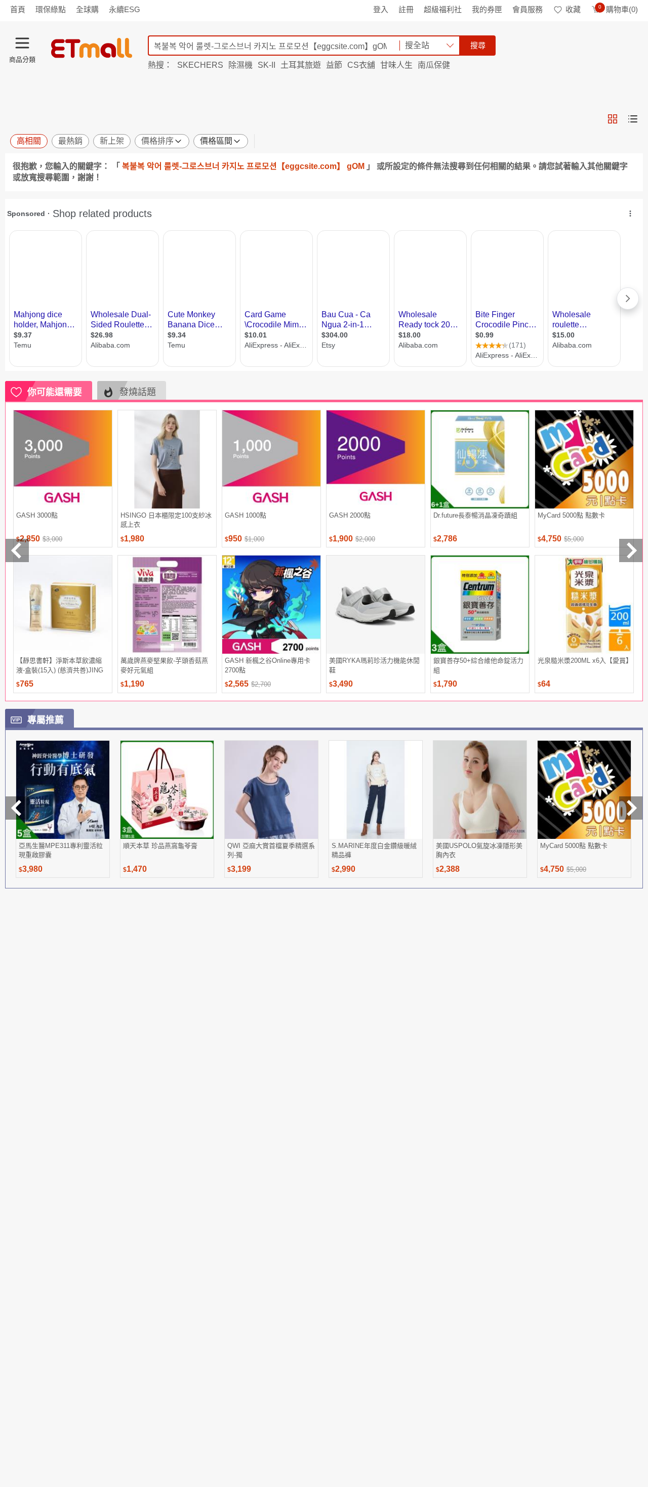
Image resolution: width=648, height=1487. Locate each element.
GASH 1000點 (245, 515)
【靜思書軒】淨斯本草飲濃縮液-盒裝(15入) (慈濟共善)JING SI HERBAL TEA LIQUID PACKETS (59, 665)
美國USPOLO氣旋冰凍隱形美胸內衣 (479, 850)
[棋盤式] (612, 119)
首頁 (17, 9)
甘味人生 (396, 65)
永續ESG (124, 9)
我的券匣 (487, 9)
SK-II (266, 65)
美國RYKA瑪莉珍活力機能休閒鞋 (374, 665)
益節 (334, 65)
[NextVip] (630, 808)
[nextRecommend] (630, 550)
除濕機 (240, 65)
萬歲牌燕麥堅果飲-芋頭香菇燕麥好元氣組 (164, 665)
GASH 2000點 (350, 515)
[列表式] (633, 119)
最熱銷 (70, 141)
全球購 (87, 9)
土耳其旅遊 (300, 65)
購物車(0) (618, 9)
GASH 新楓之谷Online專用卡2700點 (267, 665)
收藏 (573, 9)
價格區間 (216, 141)
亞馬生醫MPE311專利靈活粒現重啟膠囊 (61, 850)
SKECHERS (200, 65)
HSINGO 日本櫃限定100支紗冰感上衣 (166, 520)
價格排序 (157, 141)
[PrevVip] (17, 808)
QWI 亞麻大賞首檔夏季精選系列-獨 (271, 850)
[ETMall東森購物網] (92, 48)
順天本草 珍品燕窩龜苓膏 (160, 845)
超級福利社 (443, 9)
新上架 (112, 141)
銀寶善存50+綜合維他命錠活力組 (478, 665)
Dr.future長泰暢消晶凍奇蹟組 (475, 515)
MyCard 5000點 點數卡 (571, 515)
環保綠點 (50, 9)
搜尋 (477, 45)
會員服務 (527, 9)
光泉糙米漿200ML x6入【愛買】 (584, 660)
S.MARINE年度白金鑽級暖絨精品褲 (374, 850)
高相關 (29, 141)
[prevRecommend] (17, 550)
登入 (380, 9)
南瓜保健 (434, 65)
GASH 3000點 (37, 515)
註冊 (406, 9)
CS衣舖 (361, 65)
